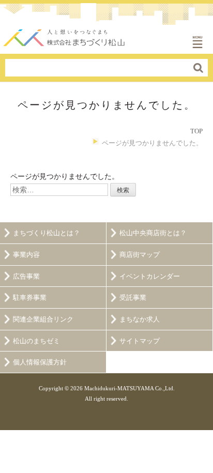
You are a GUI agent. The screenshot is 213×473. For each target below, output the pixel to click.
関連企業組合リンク (43, 319)
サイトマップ (139, 341)
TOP (196, 131)
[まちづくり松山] (64, 35)
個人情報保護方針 (40, 362)
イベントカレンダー (149, 276)
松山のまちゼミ (36, 341)
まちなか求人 (139, 319)
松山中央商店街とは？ (153, 233)
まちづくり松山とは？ (46, 233)
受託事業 (132, 297)
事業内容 (26, 254)
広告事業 (26, 276)
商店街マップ (139, 254)
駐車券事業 (30, 297)
